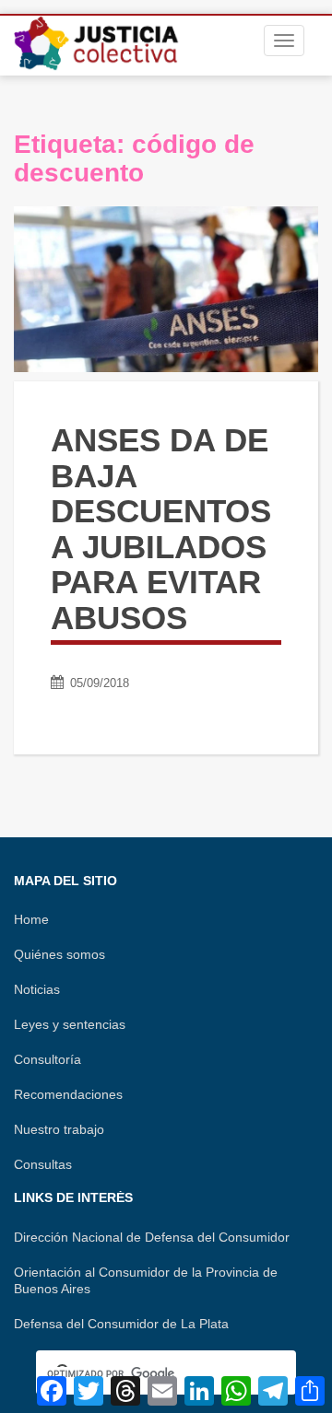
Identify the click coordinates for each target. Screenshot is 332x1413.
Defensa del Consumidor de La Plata (121, 1323)
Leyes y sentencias (69, 1024)
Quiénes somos (59, 954)
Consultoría (47, 1059)
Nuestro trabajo (59, 1129)
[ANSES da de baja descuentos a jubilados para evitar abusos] (166, 289)
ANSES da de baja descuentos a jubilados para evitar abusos (161, 529)
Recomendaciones (68, 1094)
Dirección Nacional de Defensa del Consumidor (152, 1237)
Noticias (37, 989)
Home (31, 919)
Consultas (43, 1164)
